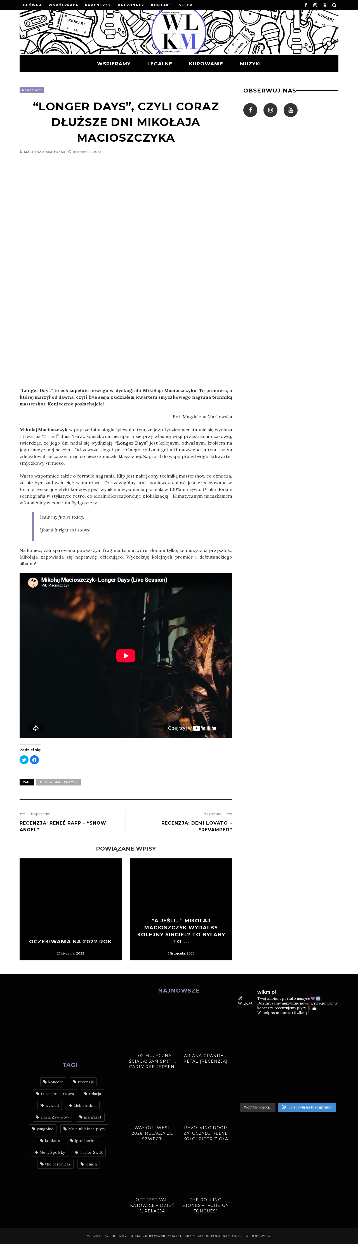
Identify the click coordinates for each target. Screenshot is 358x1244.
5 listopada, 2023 (181, 953)
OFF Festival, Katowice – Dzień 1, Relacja (152, 1205)
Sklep (185, 5)
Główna (32, 5)
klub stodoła (85, 1105)
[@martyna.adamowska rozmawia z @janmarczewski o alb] (249, 1075)
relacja (95, 1093)
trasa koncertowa (57, 1093)
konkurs (52, 1140)
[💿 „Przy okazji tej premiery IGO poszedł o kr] (327, 1075)
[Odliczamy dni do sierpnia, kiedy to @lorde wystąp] (301, 1044)
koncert (55, 1081)
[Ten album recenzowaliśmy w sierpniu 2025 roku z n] (249, 1044)
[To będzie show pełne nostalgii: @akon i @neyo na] (249, 1059)
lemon (91, 1164)
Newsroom (32, 90)
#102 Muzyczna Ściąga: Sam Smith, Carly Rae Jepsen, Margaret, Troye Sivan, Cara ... (152, 1066)
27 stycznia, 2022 (70, 953)
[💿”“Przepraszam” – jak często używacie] (301, 1059)
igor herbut (86, 1140)
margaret (93, 1117)
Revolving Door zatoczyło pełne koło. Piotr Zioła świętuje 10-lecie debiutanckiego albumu (205, 1141)
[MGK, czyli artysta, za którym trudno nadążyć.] (301, 1028)
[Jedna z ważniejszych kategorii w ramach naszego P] (301, 1091)
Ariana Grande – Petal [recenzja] (205, 1058)
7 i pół (50, 436)
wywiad (52, 1105)
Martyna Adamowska (44, 151)
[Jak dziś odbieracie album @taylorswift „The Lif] (249, 1028)
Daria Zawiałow (55, 1117)
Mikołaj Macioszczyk (58, 782)
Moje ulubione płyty (86, 1128)
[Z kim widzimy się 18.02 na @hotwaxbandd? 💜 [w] (275, 1075)
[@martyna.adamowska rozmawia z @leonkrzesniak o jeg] (275, 1028)
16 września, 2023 (87, 151)
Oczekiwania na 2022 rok (70, 942)
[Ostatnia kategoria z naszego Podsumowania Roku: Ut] (275, 1091)
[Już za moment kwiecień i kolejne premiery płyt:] (275, 1059)
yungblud (45, 1128)
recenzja (86, 1081)
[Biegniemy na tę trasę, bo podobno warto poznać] (327, 1059)
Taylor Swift (91, 1152)
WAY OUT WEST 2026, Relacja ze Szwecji (152, 1133)
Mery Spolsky (52, 1152)
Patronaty (131, 5)
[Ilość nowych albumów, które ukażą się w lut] (301, 1075)
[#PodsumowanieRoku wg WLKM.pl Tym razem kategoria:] (327, 1091)
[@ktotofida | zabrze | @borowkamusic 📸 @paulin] (327, 1044)
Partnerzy (98, 5)
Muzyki (250, 64)
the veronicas (57, 1164)
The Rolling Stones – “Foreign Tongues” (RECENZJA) (205, 1208)
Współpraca (63, 5)
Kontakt (161, 5)
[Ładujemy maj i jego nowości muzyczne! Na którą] (275, 1044)
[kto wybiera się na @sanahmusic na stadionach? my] (327, 1028)
